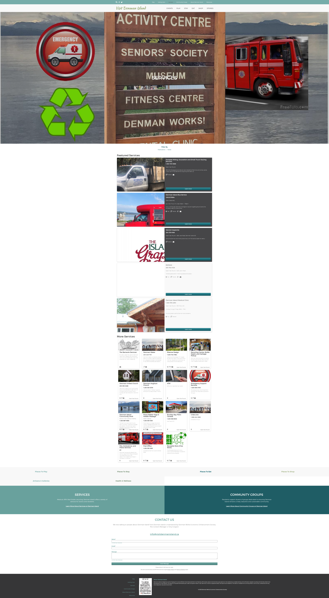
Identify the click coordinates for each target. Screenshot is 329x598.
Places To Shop (287, 472)
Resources (209, 2)
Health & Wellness (147, 418)
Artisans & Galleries (41, 481)
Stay (186, 8)
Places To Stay (123, 472)
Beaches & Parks (123, 418)
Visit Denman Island (131, 8)
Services (171, 2)
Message (114, 552)
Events (170, 8)
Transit (169, 149)
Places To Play (41, 472)
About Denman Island (197, 2)
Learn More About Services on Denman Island (82, 506)
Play (178, 8)
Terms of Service (181, 569)
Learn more (188, 189)
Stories (210, 8)
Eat (193, 8)
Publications (161, 149)
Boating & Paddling (131, 418)
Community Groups (181, 2)
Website (170, 174)
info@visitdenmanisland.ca (164, 534)
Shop (201, 8)
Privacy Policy (170, 569)
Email (113, 546)
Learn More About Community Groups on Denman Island (246, 506)
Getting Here (161, 2)
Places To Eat (205, 472)
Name (114, 539)
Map (153, 2)
